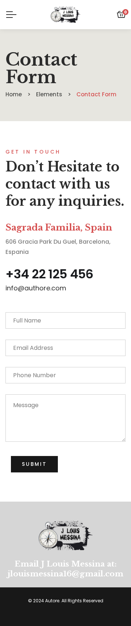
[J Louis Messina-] (65, 15)
